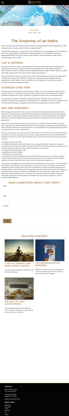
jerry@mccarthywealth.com (12, 399)
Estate (6, 409)
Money (6, 414)
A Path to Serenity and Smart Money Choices (18, 264)
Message (5, 206)
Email (4, 196)
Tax (6, 412)
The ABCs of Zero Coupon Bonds (14, 302)
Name (5, 186)
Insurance (7, 410)
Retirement (8, 405)
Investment (8, 407)
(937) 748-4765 (12, 389)
